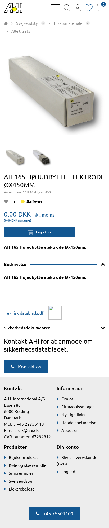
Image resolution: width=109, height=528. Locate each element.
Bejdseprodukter (24, 457)
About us (69, 430)
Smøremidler (21, 473)
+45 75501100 (57, 513)
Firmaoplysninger (77, 406)
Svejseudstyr (21, 480)
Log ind (68, 471)
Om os (67, 398)
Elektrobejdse (22, 488)
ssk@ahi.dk (28, 430)
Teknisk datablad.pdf (24, 312)
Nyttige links (73, 414)
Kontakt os (29, 366)
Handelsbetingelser (79, 422)
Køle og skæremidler (28, 465)
